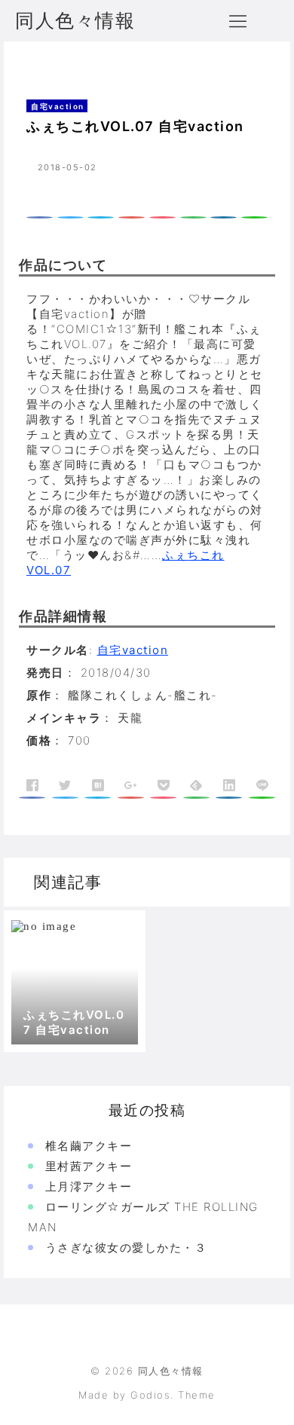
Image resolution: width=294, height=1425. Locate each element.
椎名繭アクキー (89, 1146)
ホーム (34, 63)
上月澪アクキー (89, 1186)
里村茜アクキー (89, 1166)
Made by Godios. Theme (147, 1395)
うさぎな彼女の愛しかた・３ (126, 1247)
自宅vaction (93, 63)
